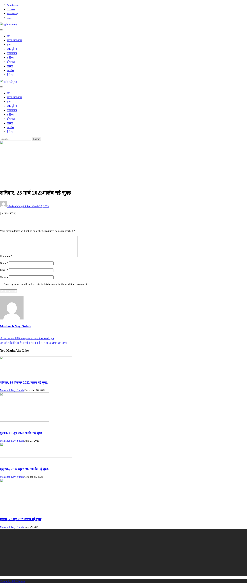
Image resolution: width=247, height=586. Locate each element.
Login (9, 18)
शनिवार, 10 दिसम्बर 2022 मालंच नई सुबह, (24, 382)
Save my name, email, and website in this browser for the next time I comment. (46, 284)
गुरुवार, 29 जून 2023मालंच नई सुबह (20, 519)
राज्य (9, 44)
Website (4, 277)
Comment (6, 256)
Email (4, 270)
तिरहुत (10, 66)
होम (8, 36)
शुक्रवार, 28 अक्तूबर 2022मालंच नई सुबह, (25, 469)
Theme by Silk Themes (12, 581)
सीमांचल (11, 61)
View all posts (7, 334)
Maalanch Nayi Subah (19, 206)
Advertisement (12, 5)
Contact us (11, 9)
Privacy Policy (12, 13)
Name (4, 263)
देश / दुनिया (12, 48)
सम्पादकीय (12, 53)
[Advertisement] (101, 552)
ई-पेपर (10, 74)
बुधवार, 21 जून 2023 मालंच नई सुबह (21, 432)
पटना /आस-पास (14, 40)
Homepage (12, 167)
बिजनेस (10, 70)
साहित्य (10, 57)
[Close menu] (1, 29)
